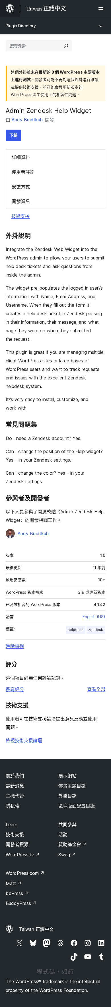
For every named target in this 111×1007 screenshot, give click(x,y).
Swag (67, 854)
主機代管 (15, 796)
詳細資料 (21, 157)
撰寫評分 (15, 689)
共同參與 (67, 824)
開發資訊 (21, 201)
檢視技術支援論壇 (24, 740)
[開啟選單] (102, 8)
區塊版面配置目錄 (76, 806)
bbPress (17, 893)
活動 (62, 834)
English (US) (94, 616)
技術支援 (20, 216)
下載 (13, 135)
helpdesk (76, 630)
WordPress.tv (23, 854)
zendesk (95, 630)
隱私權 (12, 806)
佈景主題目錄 (72, 786)
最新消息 (15, 786)
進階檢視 (15, 646)
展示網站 (67, 775)
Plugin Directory (21, 25)
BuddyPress (21, 903)
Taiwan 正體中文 (36, 929)
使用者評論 (23, 172)
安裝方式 (21, 187)
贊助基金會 (72, 844)
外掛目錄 (67, 796)
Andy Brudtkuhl (28, 119)
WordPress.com (25, 873)
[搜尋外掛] (66, 45)
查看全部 (96, 689)
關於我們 (15, 775)
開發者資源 (17, 844)
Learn (11, 824)
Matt (14, 883)
